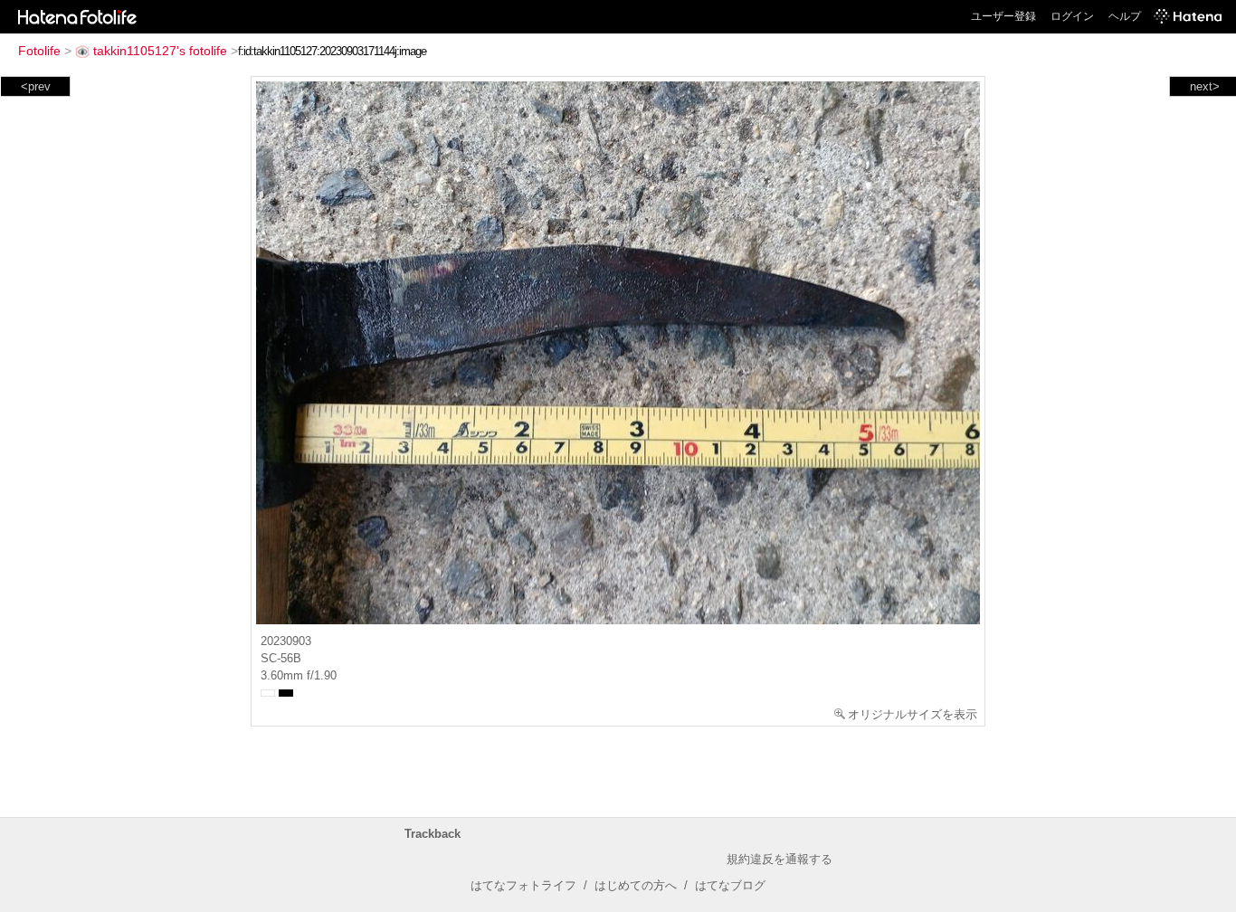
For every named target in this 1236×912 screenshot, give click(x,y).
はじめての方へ (635, 885)
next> (1205, 86)
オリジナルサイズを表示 (912, 714)
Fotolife (39, 50)
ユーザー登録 (1003, 16)
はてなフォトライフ (523, 885)
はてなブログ (730, 885)
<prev (36, 86)
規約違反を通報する (779, 859)
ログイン (1072, 16)
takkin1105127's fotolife (160, 50)
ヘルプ (1124, 16)
